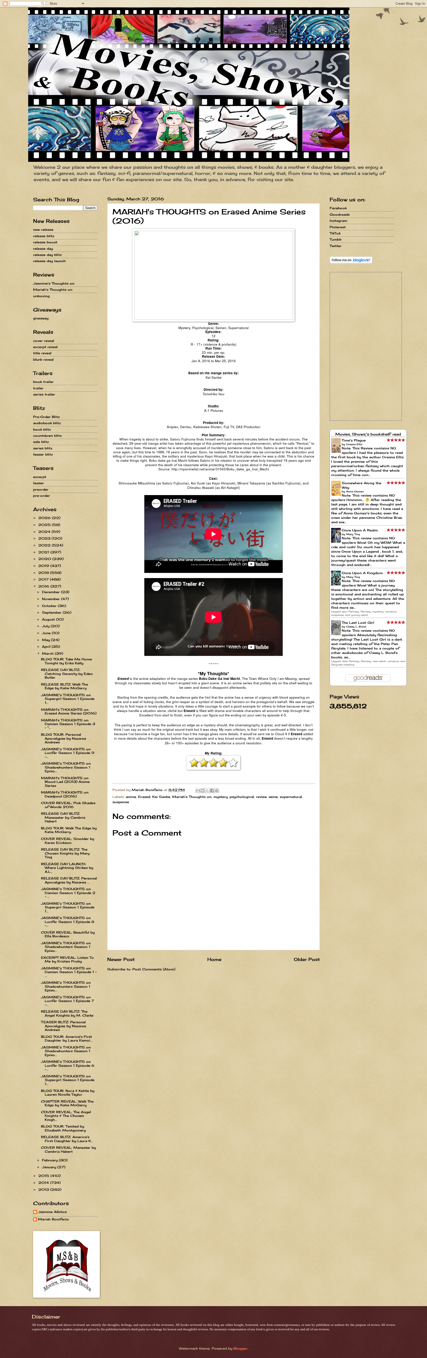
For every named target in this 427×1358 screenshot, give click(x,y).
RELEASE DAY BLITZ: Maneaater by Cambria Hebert (63, 817)
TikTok (335, 233)
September (52, 612)
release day (43, 249)
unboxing (41, 296)
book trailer (43, 382)
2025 (45, 525)
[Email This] (197, 790)
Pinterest (338, 227)
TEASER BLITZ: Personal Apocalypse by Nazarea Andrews (63, 1026)
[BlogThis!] (202, 790)
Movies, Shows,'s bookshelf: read (368, 434)
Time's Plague (354, 440)
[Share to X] (207, 790)
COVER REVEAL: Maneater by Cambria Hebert (68, 1149)
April (47, 646)
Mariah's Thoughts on (192, 797)
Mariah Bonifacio (53, 1219)
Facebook (338, 208)
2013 (44, 1189)
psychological (242, 797)
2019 (44, 566)
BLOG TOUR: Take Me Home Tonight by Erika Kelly (66, 661)
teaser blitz (43, 454)
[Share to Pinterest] (216, 790)
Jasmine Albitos (52, 1212)
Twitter (336, 246)
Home (214, 959)
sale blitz (41, 442)
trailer (38, 388)
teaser (38, 483)
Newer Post (121, 959)
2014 (44, 1183)
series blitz (42, 448)
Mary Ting (353, 534)
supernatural (291, 797)
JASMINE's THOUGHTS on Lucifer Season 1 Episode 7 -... (67, 1001)
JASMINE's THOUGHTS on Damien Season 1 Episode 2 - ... (68, 892)
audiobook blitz (47, 423)
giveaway (40, 318)
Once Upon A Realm (360, 530)
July (46, 626)
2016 (44, 586)
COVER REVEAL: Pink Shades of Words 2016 (68, 805)
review (261, 797)
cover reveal (43, 341)
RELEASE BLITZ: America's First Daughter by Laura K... (67, 1139)
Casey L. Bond (356, 626)
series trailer (44, 394)
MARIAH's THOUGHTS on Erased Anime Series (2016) (68, 711)
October (50, 606)
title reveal (42, 353)
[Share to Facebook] (212, 790)
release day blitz (47, 255)
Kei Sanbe (161, 797)
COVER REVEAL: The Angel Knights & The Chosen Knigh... (66, 1116)
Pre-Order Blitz (46, 417)
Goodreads (340, 214)
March (48, 653)
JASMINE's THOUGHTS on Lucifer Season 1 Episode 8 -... (67, 921)
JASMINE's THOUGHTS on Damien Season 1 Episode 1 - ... (69, 972)
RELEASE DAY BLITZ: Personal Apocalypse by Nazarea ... (69, 880)
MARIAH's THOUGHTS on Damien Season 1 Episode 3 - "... (68, 724)
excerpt (39, 477)
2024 (45, 532)
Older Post (307, 959)
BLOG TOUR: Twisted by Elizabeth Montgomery (63, 1128)
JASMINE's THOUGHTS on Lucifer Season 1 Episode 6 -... (67, 1065)
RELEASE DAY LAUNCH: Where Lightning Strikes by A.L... (67, 868)
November (51, 599)
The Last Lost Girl (358, 623)
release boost (45, 242)
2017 (44, 579)
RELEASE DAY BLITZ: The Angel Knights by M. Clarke (67, 1013)
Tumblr (336, 239)
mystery (221, 797)
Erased (144, 797)
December (51, 592)
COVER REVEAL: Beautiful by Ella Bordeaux (68, 934)
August (49, 619)
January (49, 1167)
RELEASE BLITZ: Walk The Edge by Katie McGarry (64, 686)
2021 (44, 552)
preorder (40, 489)
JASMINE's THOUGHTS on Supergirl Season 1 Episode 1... (67, 699)
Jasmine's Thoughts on (53, 283)
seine (273, 797)
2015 (44, 1176)
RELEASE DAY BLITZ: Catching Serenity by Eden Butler (67, 673)
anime (131, 797)
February (50, 1160)
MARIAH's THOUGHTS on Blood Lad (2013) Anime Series (65, 782)
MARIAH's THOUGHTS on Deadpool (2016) (64, 794)
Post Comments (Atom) (153, 969)
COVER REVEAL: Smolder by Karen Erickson (67, 840)
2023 (45, 538)
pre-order (41, 496)
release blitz (43, 236)
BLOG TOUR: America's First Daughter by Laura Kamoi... (66, 1038)
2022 (45, 545)
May (46, 640)
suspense (120, 802)
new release (43, 229)
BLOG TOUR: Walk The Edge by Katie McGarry (69, 830)
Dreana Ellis (354, 444)
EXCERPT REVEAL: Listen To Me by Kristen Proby (67, 959)
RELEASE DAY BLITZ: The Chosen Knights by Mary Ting (65, 853)
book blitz (42, 429)
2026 (45, 518)
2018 (44, 573)
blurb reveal (43, 359)
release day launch (49, 261)
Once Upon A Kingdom (362, 573)
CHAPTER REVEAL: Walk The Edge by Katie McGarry (67, 1103)
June (47, 633)
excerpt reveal (45, 347)
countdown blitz (47, 436)
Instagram (338, 221)
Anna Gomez (355, 491)
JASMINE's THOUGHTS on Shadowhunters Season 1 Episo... (66, 767)
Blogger (240, 1348)
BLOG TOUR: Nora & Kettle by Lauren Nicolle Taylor (67, 1092)
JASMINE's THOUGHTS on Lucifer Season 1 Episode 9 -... (67, 753)
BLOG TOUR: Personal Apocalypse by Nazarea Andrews (63, 738)
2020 (45, 559)
